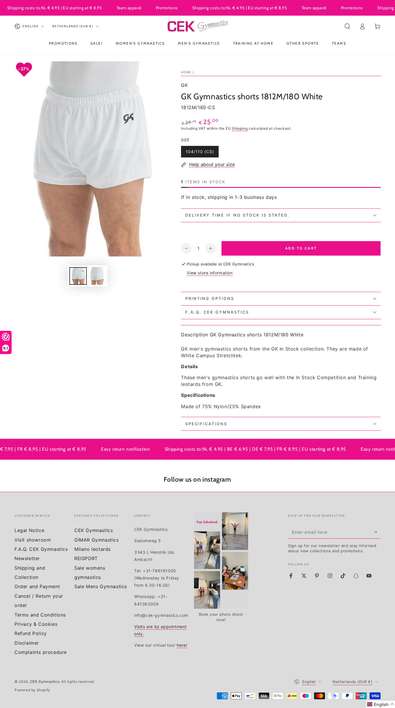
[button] (347, 26)
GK (184, 85)
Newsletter (27, 558)
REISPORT (86, 558)
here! (182, 645)
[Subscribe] (377, 532)
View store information (209, 272)
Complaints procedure (40, 652)
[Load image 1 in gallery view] (78, 276)
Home (186, 72)
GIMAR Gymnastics (96, 540)
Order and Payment (37, 586)
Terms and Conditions (40, 615)
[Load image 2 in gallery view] (97, 276)
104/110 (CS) (199, 153)
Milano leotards (92, 549)
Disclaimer (26, 643)
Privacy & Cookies (35, 624)
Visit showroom (32, 540)
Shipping (240, 128)
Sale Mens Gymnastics (100, 586)
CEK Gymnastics (93, 530)
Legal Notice (29, 530)
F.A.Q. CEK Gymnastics (41, 549)
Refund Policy (30, 633)
